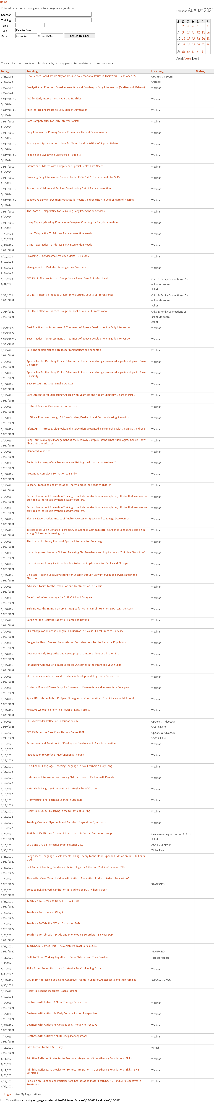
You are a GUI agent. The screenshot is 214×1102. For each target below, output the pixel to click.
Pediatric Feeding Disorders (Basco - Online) (52, 991)
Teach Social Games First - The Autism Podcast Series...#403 (62, 946)
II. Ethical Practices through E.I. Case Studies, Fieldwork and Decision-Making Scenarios (78, 417)
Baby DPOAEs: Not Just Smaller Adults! (50, 383)
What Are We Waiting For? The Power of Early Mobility (58, 709)
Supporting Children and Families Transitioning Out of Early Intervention (69, 188)
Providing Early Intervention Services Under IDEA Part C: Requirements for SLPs (73, 177)
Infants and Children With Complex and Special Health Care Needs (65, 166)
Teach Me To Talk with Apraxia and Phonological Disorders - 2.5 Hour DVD (70, 934)
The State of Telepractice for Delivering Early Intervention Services (66, 211)
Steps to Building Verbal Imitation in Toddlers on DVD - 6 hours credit (67, 889)
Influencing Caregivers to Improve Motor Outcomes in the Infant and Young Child (74, 664)
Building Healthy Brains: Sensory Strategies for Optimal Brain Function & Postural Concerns (80, 608)
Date (5, 71)
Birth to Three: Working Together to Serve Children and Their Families (67, 957)
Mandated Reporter (38, 451)
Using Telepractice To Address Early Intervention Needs (59, 233)
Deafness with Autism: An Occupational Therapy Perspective (62, 1024)
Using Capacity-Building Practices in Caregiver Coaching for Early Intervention (72, 222)
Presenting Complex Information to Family (52, 473)
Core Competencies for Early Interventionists (53, 121)
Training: (6, 20)
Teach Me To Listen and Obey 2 (45, 912)
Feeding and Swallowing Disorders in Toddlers (54, 154)
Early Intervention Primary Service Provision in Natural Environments (67, 132)
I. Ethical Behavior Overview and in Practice (52, 406)
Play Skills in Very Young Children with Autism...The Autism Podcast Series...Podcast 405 (78, 878)
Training (32, 71)
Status (200, 71)
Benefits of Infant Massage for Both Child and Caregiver (60, 597)
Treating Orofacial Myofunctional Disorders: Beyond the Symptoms (66, 822)
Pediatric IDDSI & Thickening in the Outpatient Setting (58, 811)
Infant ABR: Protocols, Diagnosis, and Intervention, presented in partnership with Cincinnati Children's (86, 428)
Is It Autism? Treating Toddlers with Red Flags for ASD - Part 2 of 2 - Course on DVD (76, 867)
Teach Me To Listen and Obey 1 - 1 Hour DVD (53, 901)
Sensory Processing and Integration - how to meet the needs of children (69, 485)
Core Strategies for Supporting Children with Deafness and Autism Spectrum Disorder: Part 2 (81, 395)
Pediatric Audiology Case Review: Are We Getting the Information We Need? (71, 462)
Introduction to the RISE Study (45, 1047)
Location (157, 71)
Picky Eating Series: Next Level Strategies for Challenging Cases (64, 968)
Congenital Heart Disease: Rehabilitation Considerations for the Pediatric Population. (77, 642)
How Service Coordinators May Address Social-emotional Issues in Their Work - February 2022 (81, 76)
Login (7, 1094)
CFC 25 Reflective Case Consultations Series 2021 (55, 732)
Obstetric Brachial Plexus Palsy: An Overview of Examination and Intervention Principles (78, 687)
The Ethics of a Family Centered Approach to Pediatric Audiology (64, 541)
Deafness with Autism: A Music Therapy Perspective (57, 1002)
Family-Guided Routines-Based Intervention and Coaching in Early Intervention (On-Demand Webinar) (86, 87)
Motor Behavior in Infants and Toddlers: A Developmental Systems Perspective (73, 676)
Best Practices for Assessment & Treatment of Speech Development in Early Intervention (79, 327)
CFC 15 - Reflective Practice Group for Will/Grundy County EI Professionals (70, 294)
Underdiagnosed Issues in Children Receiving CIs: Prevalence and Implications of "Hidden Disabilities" (86, 552)
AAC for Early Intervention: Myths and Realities (54, 98)
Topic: (4, 25)
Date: (4, 36)
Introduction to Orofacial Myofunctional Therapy (55, 754)
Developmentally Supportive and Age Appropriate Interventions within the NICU (73, 653)
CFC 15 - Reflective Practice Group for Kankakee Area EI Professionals (68, 278)
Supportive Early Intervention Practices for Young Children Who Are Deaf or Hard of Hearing (80, 199)
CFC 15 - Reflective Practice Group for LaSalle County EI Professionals (68, 311)
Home (3, 2)
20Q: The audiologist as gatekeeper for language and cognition (64, 350)
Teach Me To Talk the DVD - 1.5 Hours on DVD (53, 923)
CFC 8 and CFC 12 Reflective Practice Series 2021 (55, 844)
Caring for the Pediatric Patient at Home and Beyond (58, 620)
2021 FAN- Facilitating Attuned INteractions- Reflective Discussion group (69, 833)
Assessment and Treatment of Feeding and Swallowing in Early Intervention (71, 743)
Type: (4, 31)
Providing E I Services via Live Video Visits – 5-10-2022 (58, 256)
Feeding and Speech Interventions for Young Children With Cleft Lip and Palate (72, 143)
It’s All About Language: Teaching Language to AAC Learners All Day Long (69, 766)
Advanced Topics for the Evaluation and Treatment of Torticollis (64, 586)
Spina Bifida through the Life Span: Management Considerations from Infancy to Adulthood (80, 698)
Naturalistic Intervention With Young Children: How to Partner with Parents (70, 777)
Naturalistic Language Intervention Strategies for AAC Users (62, 788)
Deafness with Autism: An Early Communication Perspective (62, 1013)
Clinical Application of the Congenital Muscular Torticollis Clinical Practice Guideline (75, 631)
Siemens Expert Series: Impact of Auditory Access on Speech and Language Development (78, 518)
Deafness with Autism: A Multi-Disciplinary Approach (57, 1036)
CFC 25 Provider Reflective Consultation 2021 (53, 721)
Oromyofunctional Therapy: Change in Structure (55, 799)
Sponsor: (6, 15)
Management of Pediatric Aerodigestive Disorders (56, 267)
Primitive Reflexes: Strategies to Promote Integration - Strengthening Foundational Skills (79, 1058)
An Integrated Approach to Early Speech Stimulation (57, 109)
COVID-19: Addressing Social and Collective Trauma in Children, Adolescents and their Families (81, 979)
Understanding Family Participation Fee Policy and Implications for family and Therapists (79, 563)
